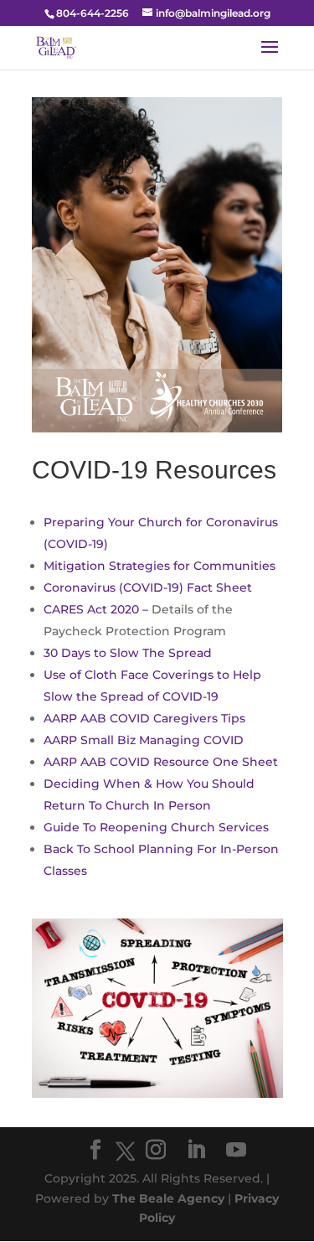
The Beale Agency (168, 1198)
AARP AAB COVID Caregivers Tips (144, 718)
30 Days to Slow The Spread (128, 652)
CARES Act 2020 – (98, 609)
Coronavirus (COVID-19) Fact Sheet (148, 587)
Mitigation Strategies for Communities (159, 565)
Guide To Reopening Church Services (156, 827)
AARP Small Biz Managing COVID (144, 740)
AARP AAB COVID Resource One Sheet (161, 761)
